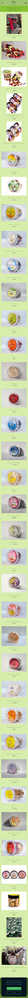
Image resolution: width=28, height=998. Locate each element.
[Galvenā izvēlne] (2, 3)
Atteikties (14, 992)
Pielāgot (19, 984)
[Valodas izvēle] (26, 3)
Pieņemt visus (14, 988)
